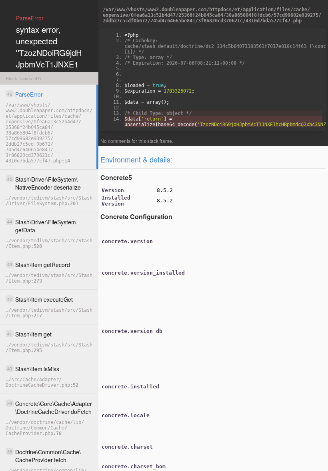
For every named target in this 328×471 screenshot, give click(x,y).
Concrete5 (116, 177)
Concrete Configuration (136, 216)
